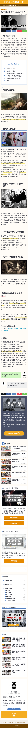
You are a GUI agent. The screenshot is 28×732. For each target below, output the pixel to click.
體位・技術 (15, 594)
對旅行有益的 (15, 584)
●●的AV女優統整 (15, 600)
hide (18, 64)
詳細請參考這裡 (12, 433)
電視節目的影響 (11, 71)
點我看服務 (14, 523)
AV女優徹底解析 (15, 598)
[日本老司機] (14, 2)
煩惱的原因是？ (11, 68)
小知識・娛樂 (4, 9)
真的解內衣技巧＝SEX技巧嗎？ (15, 73)
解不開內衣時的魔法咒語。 (14, 78)
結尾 (8, 80)
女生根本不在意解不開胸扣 (14, 76)
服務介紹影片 (14, 517)
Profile (14, 708)
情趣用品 (15, 592)
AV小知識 (15, 596)
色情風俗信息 (14, 580)
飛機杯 (15, 590)
